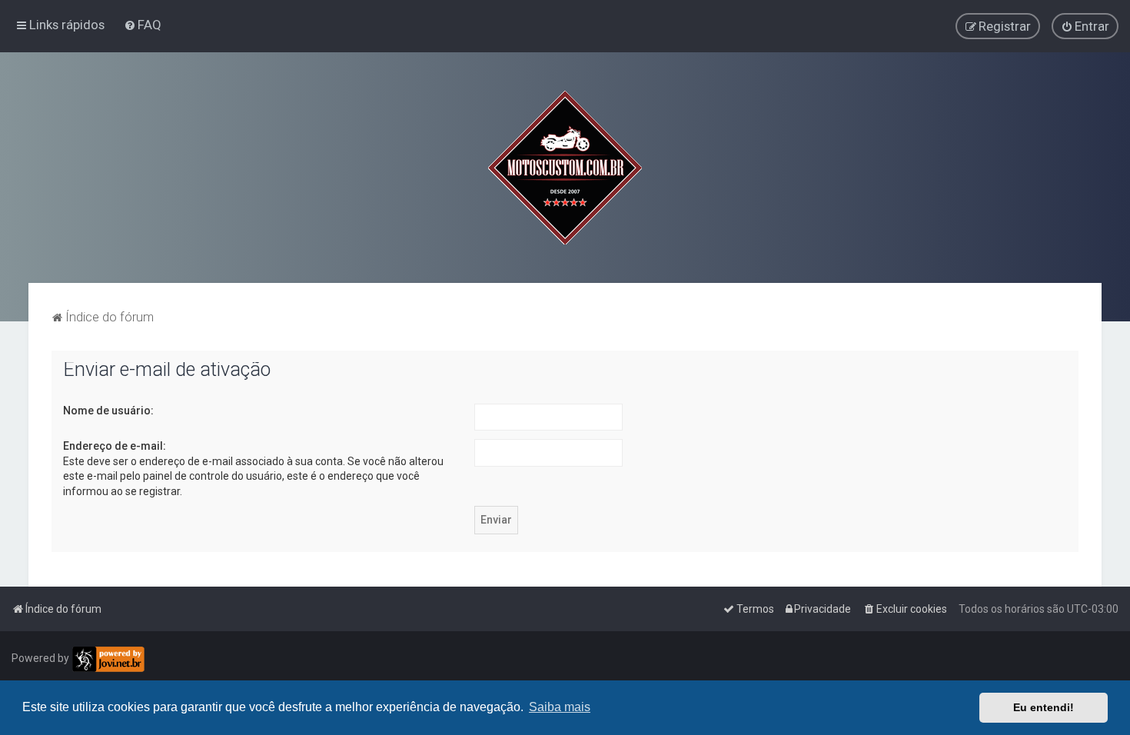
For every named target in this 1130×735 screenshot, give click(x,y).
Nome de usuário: (108, 410)
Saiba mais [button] (559, 706)
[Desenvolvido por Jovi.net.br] (108, 659)
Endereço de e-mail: (114, 446)
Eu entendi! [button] (1043, 707)
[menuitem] (142, 24)
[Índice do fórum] (565, 167)
